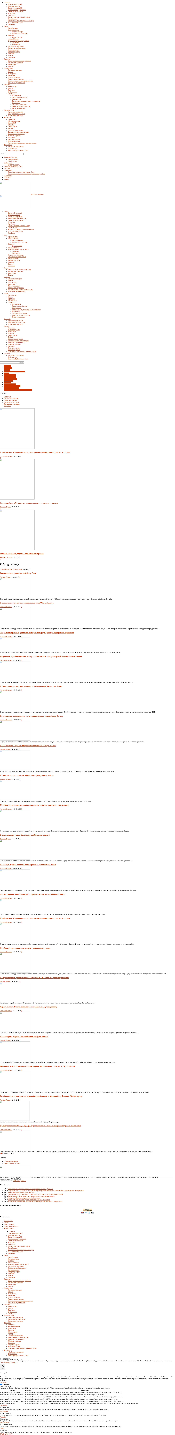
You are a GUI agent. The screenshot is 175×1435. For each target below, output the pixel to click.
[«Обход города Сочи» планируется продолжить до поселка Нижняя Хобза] (15, 912)
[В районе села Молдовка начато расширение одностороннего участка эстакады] (17, 448)
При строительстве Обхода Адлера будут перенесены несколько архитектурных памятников (40, 1126)
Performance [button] (4, 1411)
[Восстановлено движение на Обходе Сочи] (15, 597)
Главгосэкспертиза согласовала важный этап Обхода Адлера (27, 603)
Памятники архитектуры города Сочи (21, 172)
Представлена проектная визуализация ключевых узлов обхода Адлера (31, 716)
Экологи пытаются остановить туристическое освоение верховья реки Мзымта (35, 1194)
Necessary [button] (3, 1382)
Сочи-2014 (11, 94)
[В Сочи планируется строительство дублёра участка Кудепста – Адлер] (15, 710)
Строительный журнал (12, 1163)
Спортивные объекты (19, 97)
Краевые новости (14, 6)
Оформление (16, 99)
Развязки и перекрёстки (16, 134)
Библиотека (8, 163)
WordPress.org (8, 1228)
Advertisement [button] (4, 1423)
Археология (12, 86)
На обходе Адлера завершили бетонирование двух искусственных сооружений (34, 805)
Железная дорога (14, 121)
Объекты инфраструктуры (21, 106)
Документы (16, 44)
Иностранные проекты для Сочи (19, 61)
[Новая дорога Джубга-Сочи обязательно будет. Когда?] (15, 1060)
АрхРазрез (11, 15)
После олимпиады (18, 108)
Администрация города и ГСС (18, 41)
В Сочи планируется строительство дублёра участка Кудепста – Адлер (31, 686)
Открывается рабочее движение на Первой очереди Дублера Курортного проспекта (37, 633)
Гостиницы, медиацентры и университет (26, 101)
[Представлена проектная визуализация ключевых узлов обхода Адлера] (15, 740)
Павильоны (16, 103)
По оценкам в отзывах (12, 404)
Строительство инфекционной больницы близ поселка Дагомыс (30, 1189)
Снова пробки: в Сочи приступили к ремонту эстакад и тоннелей (29, 503)
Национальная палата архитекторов (20, 81)
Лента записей (9, 1224)
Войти (6, 1222)
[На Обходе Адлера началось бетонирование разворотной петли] (15, 888)
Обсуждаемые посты (11, 398)
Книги (10, 88)
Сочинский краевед (11, 1161)
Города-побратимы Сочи (16, 114)
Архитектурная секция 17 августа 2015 (21, 1192)
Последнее (7, 397)
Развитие (11, 53)
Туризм (10, 55)
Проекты (7, 59)
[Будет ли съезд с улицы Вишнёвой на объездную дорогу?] (15, 859)
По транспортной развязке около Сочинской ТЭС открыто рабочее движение (34, 978)
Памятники (8, 170)
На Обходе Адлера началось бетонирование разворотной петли (28, 865)
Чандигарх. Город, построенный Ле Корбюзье (24, 1198)
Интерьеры (12, 64)
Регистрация (8, 1221)
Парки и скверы (17, 32)
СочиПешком (12, 19)
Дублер (10, 128)
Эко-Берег (11, 24)
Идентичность (17, 37)
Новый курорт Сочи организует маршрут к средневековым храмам (31, 1196)
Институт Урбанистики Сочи (18, 150)
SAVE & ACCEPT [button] (6, 1434)
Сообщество (8, 68)
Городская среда (13, 30)
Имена (10, 72)
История (7, 84)
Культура (11, 35)
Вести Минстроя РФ (15, 8)
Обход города (12, 126)
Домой (2, 569)
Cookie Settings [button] (5, 1363)
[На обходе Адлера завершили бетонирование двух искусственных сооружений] (15, 829)
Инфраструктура (14, 52)
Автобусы (11, 119)
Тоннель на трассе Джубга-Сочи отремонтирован (22, 554)
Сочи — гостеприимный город (19, 17)
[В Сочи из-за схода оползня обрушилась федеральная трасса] (15, 799)
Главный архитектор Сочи (13, 166)
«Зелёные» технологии (16, 146)
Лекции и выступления (16, 79)
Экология (11, 57)
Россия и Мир (9, 110)
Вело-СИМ (12, 123)
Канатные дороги (14, 141)
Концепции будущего (15, 115)
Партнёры (7, 177)
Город (6, 26)
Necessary (5, 1384)
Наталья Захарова (6, 456)
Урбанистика (12, 148)
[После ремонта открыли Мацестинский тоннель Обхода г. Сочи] (15, 770)
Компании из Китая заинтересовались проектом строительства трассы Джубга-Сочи (37, 1066)
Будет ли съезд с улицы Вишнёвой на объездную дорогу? (25, 835)
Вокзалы (11, 125)
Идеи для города (14, 165)
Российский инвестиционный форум (21, 21)
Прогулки (11, 90)
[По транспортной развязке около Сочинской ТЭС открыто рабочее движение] (15, 1001)
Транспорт (7, 117)
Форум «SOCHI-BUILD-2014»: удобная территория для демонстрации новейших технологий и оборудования (46, 1190)
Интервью (11, 75)
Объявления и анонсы (15, 11)
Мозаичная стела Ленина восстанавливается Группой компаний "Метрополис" (35, 1201)
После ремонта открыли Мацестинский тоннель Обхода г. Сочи (28, 746)
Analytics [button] (3, 1417)
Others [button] (2, 1428)
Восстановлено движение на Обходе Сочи (18, 573)
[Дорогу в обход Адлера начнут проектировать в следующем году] (15, 1031)
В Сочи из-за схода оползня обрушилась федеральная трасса (27, 775)
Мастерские (12, 73)
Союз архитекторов (15, 70)
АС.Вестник (12, 161)
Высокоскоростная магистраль (18, 132)
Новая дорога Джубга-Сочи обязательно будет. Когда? (24, 1037)
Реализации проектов (15, 63)
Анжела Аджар (5, 507)
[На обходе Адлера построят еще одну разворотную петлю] (15, 972)
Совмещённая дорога (15, 130)
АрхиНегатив (13, 28)
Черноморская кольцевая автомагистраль (22, 143)
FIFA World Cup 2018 (15, 22)
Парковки (11, 137)
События (7, 2)
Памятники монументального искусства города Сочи (26, 174)
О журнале (8, 176)
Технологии (8, 145)
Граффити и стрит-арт (19, 33)
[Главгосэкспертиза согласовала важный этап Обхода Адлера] (15, 627)
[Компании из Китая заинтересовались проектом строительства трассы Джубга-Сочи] (15, 1090)
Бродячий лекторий (15, 4)
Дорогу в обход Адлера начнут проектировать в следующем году (28, 1007)
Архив (6, 179)
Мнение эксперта (14, 77)
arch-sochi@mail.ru (19, 1181)
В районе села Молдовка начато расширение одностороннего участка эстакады (35, 452)
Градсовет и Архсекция (16, 46)
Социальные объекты (19, 104)
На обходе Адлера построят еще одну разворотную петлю (25, 948)
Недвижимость (13, 50)
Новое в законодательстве (17, 10)
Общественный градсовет (17, 48)
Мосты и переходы (14, 136)
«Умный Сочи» (13, 39)
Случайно (7, 406)
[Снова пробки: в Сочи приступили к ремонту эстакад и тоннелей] (17, 499)
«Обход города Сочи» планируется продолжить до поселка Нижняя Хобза (32, 894)
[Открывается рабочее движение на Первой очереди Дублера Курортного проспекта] (15, 651)
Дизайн (10, 66)
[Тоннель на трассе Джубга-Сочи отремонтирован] (17, 549)
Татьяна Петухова (6, 557)
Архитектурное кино (15, 112)
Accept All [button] (14, 1363)
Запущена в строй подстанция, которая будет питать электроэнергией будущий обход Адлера (41, 656)
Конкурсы (11, 13)
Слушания (15, 42)
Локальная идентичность (16, 83)
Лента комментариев (11, 1226)
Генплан (7, 168)
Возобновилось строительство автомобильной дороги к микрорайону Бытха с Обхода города (41, 1096)
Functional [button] (3, 1406)
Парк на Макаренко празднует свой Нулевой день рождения (29, 1200)
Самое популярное (10, 400)
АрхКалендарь (13, 159)
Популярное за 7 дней (11, 402)
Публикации (12, 92)
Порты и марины (14, 139)
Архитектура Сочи (10, 157)
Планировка (16, 95)
